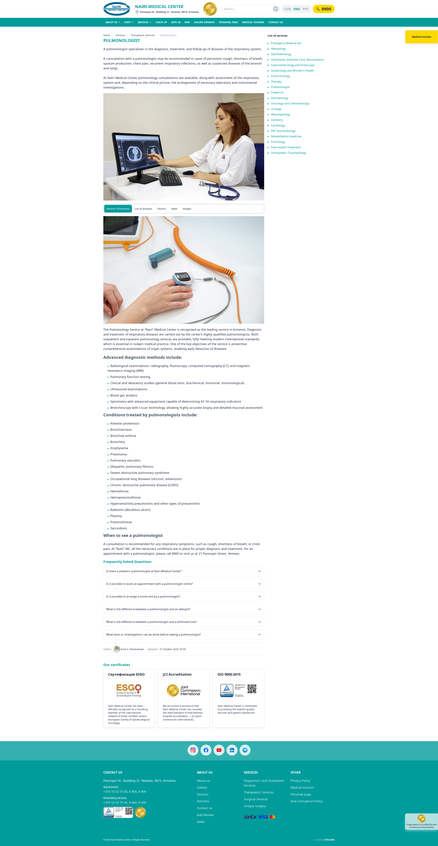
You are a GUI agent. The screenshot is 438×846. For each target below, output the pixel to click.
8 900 (133, 791)
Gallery (202, 787)
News (174, 208)
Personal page (301, 794)
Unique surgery (255, 806)
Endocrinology (279, 76)
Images (187, 208)
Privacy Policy (300, 781)
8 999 (142, 791)
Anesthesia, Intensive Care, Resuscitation (296, 59)
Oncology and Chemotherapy (288, 103)
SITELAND (329, 839)
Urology (274, 109)
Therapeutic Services (259, 792)
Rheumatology (279, 114)
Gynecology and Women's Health (291, 70)
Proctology (276, 142)
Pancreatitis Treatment (284, 147)
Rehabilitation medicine (284, 136)
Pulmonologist (279, 87)
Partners (203, 801)
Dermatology (278, 98)
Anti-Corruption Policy (307, 801)
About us (203, 781)
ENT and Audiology (281, 131)
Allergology (277, 49)
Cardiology (276, 125)
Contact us (204, 808)
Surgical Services (256, 799)
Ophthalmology (279, 54)
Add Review (205, 815)
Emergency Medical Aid (284, 43)
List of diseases (143, 208)
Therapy (275, 81)
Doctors (161, 208)
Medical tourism (302, 787)
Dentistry (275, 120)
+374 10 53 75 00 (115, 791)
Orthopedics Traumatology (287, 153)
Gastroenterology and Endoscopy (291, 65)
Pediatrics (276, 92)
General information (118, 208)
